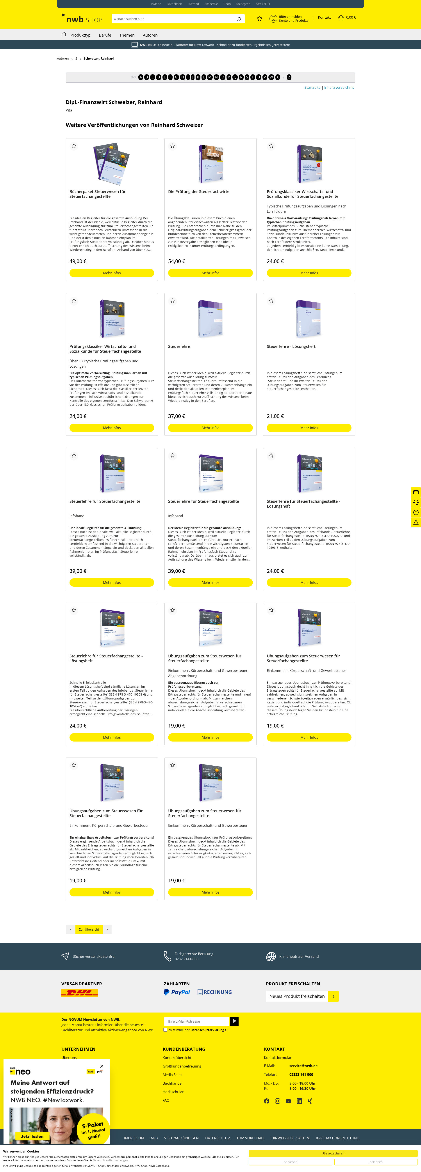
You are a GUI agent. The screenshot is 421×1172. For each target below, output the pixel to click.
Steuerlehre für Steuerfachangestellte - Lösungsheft (303, 504)
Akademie (211, 4)
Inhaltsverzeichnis (339, 87)
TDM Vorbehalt (251, 1138)
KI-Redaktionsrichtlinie (338, 1138)
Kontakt (324, 17)
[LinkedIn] (299, 1101)
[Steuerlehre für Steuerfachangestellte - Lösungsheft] (309, 474)
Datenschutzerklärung (207, 1030)
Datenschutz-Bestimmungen (110, 1160)
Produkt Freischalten (293, 984)
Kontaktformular (278, 1057)
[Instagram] (277, 1101)
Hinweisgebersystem (290, 1138)
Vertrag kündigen (181, 1138)
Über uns (69, 1057)
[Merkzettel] (259, 17)
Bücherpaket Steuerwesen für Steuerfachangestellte (98, 194)
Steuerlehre (179, 346)
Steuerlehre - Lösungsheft (291, 346)
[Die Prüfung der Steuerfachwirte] (210, 164)
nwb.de (156, 4)
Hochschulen (173, 1091)
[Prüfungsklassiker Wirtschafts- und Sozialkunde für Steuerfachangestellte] (309, 164)
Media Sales (172, 1074)
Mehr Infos (112, 273)
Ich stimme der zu (198, 1030)
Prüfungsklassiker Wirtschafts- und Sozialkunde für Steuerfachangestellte (302, 194)
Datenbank (174, 4)
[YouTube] (288, 1101)
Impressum (134, 1138)
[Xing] (309, 1101)
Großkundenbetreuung (182, 1066)
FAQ (166, 1100)
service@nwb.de (303, 1065)
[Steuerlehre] (210, 319)
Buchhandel (172, 1083)
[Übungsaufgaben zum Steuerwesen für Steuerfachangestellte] (210, 628)
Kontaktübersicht (177, 1057)
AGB (154, 1138)
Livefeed (193, 4)
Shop (227, 4)
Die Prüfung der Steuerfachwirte (198, 191)
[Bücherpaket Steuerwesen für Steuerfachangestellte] (112, 164)
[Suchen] (239, 18)
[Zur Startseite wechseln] (82, 17)
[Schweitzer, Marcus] (71, 929)
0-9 (133, 77)
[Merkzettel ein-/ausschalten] (74, 146)
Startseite (313, 87)
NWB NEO (263, 4)
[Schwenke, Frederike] (107, 929)
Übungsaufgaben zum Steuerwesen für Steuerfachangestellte (204, 658)
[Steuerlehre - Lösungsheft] (309, 319)
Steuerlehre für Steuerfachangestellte (105, 501)
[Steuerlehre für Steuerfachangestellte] (112, 474)
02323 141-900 (186, 959)
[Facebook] (266, 1101)
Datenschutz (217, 1138)
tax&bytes (243, 4)
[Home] (63, 34)
